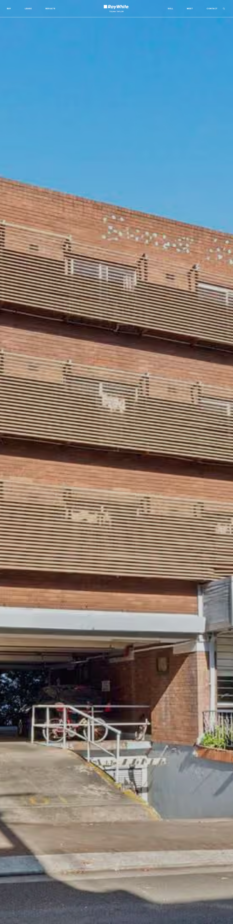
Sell (170, 9)
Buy (9, 9)
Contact (212, 9)
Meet (190, 9)
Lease (28, 9)
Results (50, 9)
